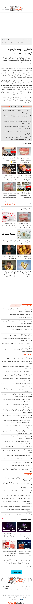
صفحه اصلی (28, 40)
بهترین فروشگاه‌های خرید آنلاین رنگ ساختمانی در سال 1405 (15, 506)
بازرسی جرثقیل (24, 560)
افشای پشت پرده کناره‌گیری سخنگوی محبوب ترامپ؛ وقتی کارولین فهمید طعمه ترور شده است (17, 138)
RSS (6, 589)
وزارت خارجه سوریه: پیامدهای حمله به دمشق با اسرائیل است (17, 331)
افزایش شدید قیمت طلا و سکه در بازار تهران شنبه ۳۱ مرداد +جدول (17, 345)
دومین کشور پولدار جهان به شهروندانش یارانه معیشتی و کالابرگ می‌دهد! (16, 133)
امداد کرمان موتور (8, 560)
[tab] (27, 305)
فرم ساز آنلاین (17, 560)
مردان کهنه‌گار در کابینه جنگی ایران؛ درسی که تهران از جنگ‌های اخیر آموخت (17, 122)
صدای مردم (6, 587)
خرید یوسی (28, 563)
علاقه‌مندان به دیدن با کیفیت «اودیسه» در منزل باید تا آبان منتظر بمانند (16, 427)
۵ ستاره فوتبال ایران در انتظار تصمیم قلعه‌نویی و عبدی (17, 459)
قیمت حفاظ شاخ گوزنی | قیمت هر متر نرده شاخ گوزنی (17, 496)
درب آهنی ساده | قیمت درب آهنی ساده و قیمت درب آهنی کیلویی (17, 492)
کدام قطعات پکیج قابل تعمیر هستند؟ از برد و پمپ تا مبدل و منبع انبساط (16, 502)
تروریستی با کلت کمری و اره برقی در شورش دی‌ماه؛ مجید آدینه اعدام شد (17, 367)
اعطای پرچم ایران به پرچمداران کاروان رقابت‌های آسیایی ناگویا (17, 470)
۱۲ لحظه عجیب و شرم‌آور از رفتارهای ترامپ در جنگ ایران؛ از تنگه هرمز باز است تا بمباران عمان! (17, 395)
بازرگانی (27, 474)
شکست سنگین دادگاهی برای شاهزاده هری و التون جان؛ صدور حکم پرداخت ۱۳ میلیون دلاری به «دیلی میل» (18, 421)
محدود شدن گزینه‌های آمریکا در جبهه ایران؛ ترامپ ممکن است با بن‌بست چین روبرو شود (17, 432)
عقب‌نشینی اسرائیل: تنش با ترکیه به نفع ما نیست (18, 335)
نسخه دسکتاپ (16, 572)
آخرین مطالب (26, 354)
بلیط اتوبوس (28, 566)
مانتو (30, 560)
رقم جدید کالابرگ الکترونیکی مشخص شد (20, 314)
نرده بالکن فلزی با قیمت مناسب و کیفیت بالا (19, 488)
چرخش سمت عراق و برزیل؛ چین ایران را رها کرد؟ (18, 326)
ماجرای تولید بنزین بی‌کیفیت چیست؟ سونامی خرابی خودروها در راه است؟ (18, 350)
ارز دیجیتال (8, 563)
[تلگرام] (9, 603)
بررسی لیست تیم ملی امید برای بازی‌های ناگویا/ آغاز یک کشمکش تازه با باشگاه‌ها (17, 442)
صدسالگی (20, 587)
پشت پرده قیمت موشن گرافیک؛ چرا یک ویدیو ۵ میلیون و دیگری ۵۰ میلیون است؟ (17, 479)
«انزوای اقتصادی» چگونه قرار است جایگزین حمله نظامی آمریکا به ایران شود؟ (18, 127)
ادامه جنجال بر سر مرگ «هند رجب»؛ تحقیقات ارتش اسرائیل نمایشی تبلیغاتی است (16, 416)
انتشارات (18, 589)
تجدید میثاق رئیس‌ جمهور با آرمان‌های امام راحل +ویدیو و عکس (17, 362)
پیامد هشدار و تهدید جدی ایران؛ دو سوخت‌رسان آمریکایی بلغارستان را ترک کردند (17, 390)
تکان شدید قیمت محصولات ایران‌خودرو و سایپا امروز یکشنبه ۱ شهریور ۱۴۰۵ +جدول (16, 385)
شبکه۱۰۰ (28, 587)
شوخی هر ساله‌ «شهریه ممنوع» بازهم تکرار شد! (19, 465)
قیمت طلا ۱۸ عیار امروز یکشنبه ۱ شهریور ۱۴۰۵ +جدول (17, 375)
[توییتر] (12, 603)
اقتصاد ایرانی (22, 563)
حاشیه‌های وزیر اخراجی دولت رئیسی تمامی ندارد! (18, 371)
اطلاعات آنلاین (16, 8)
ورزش (23, 40)
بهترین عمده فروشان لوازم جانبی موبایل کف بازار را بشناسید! (19, 510)
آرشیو (12, 589)
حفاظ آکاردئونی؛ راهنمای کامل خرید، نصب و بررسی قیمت (16, 498)
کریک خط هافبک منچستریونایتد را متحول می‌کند (18, 455)
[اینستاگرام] (15, 603)
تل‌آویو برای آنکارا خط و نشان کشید (21, 318)
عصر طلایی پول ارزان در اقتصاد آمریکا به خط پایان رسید (16, 447)
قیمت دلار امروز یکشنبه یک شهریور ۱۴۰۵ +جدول (18, 358)
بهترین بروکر (14, 563)
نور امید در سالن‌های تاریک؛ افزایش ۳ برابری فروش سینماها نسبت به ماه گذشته (16, 411)
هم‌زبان (13, 587)
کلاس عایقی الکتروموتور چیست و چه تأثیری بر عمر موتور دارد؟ (17, 515)
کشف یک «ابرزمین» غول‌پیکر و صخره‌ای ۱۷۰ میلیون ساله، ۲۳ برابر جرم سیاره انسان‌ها (16, 400)
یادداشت (25, 589)
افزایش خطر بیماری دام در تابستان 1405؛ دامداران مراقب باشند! (17, 484)
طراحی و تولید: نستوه (15, 600)
